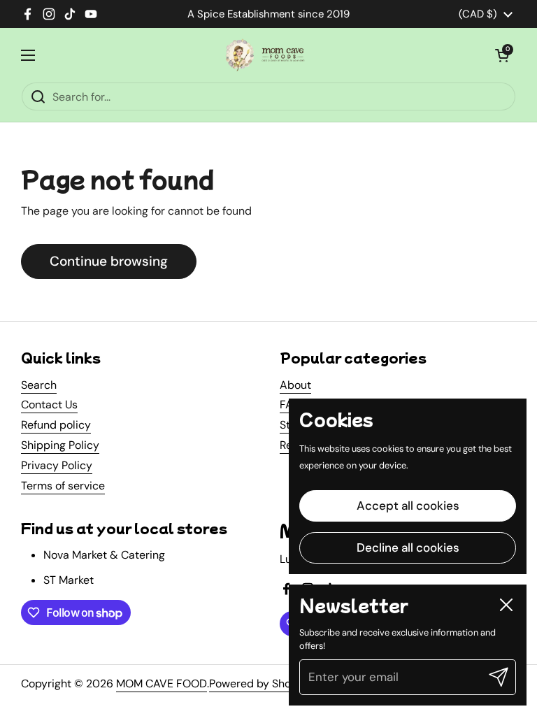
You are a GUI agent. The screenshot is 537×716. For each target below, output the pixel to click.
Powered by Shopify (259, 683)
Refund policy (56, 424)
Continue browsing (109, 261)
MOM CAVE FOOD (161, 683)
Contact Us (49, 404)
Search (39, 385)
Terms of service (63, 485)
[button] (502, 55)
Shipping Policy (60, 445)
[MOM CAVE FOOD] (265, 54)
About (295, 385)
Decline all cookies (408, 547)
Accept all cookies (408, 505)
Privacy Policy (56, 465)
